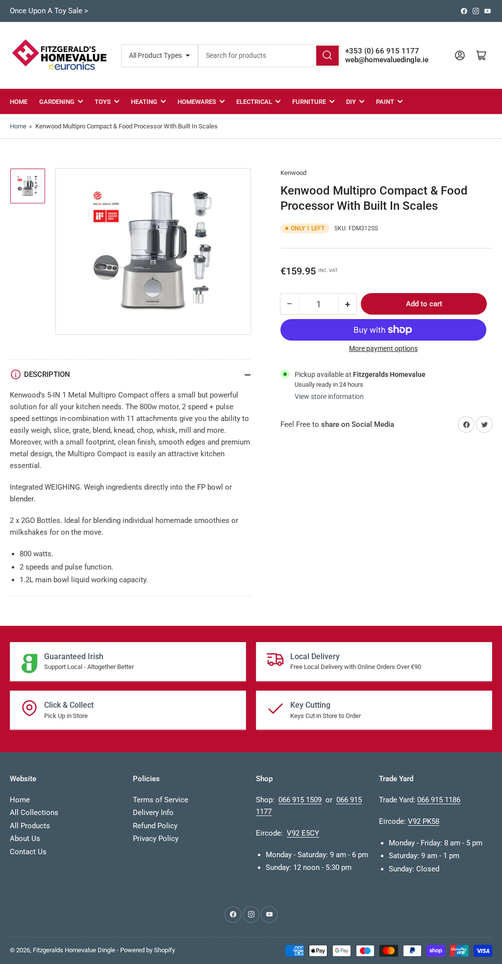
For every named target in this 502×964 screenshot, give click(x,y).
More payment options (383, 348)
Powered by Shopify (147, 950)
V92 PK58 (423, 821)
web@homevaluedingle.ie (386, 59)
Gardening (57, 101)
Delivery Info (153, 812)
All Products (30, 825)
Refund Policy (155, 825)
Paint (385, 101)
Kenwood (293, 172)
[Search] (327, 55)
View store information (329, 396)
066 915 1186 (438, 799)
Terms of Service (160, 799)
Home (18, 101)
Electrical (254, 101)
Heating (144, 101)
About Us (25, 838)
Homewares (196, 101)
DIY (351, 101)
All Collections (34, 812)
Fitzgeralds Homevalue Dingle (74, 950)
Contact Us (28, 851)
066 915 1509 (300, 799)
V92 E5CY (303, 833)
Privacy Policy (155, 838)
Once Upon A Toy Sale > (49, 10)
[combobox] (269, 55)
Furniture (309, 101)
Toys (103, 101)
